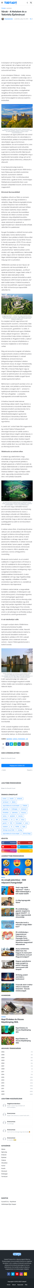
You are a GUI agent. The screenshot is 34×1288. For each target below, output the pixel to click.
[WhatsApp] (15, 744)
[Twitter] (11, 744)
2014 (17, 1080)
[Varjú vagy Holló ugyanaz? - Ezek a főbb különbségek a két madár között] (7, 890)
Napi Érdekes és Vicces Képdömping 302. (12, 1020)
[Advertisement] (17, 42)
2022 (17, 1063)
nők (17, 819)
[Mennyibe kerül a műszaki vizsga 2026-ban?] (7, 924)
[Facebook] (7, 744)
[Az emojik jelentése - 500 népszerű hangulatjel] (17, 867)
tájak (23, 826)
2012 (17, 1086)
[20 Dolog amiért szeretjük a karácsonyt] (7, 977)
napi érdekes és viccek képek (11, 805)
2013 (17, 1083)
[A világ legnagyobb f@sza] (7, 901)
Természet (4, 1176)
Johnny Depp (27, 833)
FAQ (26, 1285)
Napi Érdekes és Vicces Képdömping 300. (23, 1041)
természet (6, 802)
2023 (17, 1060)
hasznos (23, 812)
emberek (19, 798)
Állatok (3, 1149)
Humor (3, 1165)
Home (8, 1285)
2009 (17, 1094)
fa (11, 826)
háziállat (5, 819)
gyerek (5, 823)
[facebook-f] (8, 1274)
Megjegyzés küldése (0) (17, 765)
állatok (14, 802)
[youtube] (17, 1274)
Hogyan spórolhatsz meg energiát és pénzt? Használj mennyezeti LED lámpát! (23, 965)
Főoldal (3, 8)
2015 (17, 1077)
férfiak (17, 826)
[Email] (27, 744)
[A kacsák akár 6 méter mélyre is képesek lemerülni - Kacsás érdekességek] (7, 987)
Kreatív (3, 1168)
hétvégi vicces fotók (8, 830)
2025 (17, 1055)
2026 (17, 1052)
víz (11, 819)
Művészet (4, 1171)
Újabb (4, 770)
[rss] (25, 1274)
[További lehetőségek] (3, 748)
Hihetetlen (4, 1163)
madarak (5, 826)
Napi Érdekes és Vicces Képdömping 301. (23, 1030)
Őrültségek (4, 1174)
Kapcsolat (20, 1285)
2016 (17, 1074)
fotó (11, 823)
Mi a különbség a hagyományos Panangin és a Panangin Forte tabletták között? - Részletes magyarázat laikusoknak (24, 938)
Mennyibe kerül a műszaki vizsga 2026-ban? (24, 925)
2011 (17, 1088)
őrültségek (14, 809)
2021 (17, 1066)
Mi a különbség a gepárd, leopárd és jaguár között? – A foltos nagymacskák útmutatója (23, 913)
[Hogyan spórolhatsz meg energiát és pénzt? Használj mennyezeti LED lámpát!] (7, 964)
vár (27, 739)
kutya (22, 819)
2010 (17, 1091)
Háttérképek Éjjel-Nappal (8, 1204)
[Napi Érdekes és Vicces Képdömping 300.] (7, 1040)
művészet (23, 809)
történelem (21, 739)
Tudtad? (24, 1281)
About (14, 1285)
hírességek (19, 823)
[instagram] (21, 1274)
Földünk (25, 805)
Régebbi (29, 770)
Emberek (3, 1155)
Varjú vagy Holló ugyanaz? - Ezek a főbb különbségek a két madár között (23, 890)
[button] (2, 2)
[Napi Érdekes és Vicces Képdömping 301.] (7, 1030)
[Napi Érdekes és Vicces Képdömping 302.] (17, 1006)
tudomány (15, 812)
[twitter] (13, 1274)
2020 (17, 1069)
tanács (5, 816)
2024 (17, 1057)
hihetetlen (6, 812)
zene (26, 823)
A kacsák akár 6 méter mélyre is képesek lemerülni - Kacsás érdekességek (24, 988)
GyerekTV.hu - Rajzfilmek (8, 1201)
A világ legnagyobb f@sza (23, 901)
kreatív (12, 798)
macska (20, 816)
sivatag (20, 830)
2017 (17, 1071)
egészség (5, 809)
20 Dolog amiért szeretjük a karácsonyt (22, 977)
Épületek (3, 1157)
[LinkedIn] (19, 744)
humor (4, 798)
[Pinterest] (23, 744)
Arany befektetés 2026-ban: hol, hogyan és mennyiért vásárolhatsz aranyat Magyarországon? (24, 953)
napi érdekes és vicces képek (11, 833)
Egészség (4, 1152)
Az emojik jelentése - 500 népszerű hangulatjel (13, 881)
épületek (9, 8)
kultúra (15, 739)
